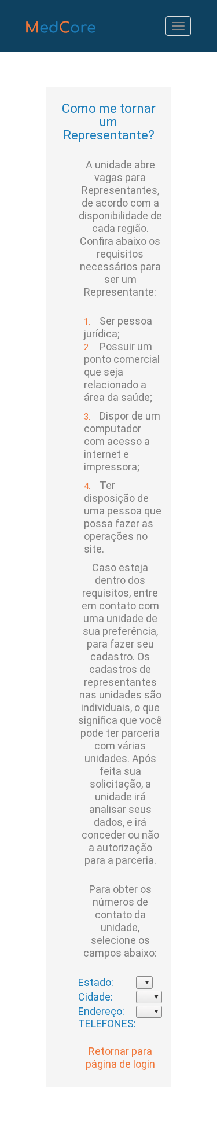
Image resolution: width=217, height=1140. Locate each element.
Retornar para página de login (120, 1057)
